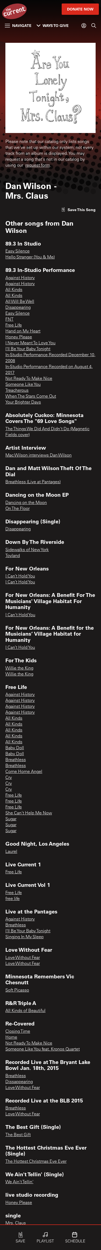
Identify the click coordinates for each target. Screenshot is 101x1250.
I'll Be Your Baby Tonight (27, 349)
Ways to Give (56, 25)
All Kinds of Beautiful (25, 1011)
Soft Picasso (17, 990)
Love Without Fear (22, 958)
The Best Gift (18, 1135)
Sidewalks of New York (27, 550)
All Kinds (13, 290)
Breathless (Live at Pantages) (33, 482)
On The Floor (17, 509)
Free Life (13, 325)
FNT (9, 319)
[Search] (93, 25)
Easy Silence (17, 251)
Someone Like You (23, 385)
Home (11, 1037)
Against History (20, 278)
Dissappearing (19, 1082)
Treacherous (17, 390)
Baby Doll (14, 748)
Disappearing (18, 308)
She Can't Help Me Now (28, 813)
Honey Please (18, 337)
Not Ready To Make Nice (28, 379)
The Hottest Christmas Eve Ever (36, 1162)
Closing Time (17, 1032)
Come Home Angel (23, 772)
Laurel (11, 852)
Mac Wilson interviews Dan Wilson (38, 455)
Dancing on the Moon (26, 503)
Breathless (15, 760)
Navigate (22, 25)
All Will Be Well (19, 302)
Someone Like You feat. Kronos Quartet (42, 1049)
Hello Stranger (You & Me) (30, 257)
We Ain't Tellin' (19, 1182)
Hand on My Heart (22, 331)
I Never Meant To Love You (30, 343)
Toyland (12, 556)
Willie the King (19, 668)
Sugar (10, 819)
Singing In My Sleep (24, 937)
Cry (8, 778)
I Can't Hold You (20, 615)
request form (37, 165)
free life (12, 899)
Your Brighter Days (23, 402)
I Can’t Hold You (20, 576)
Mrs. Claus (15, 1223)
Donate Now (80, 9)
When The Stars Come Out (30, 396)
